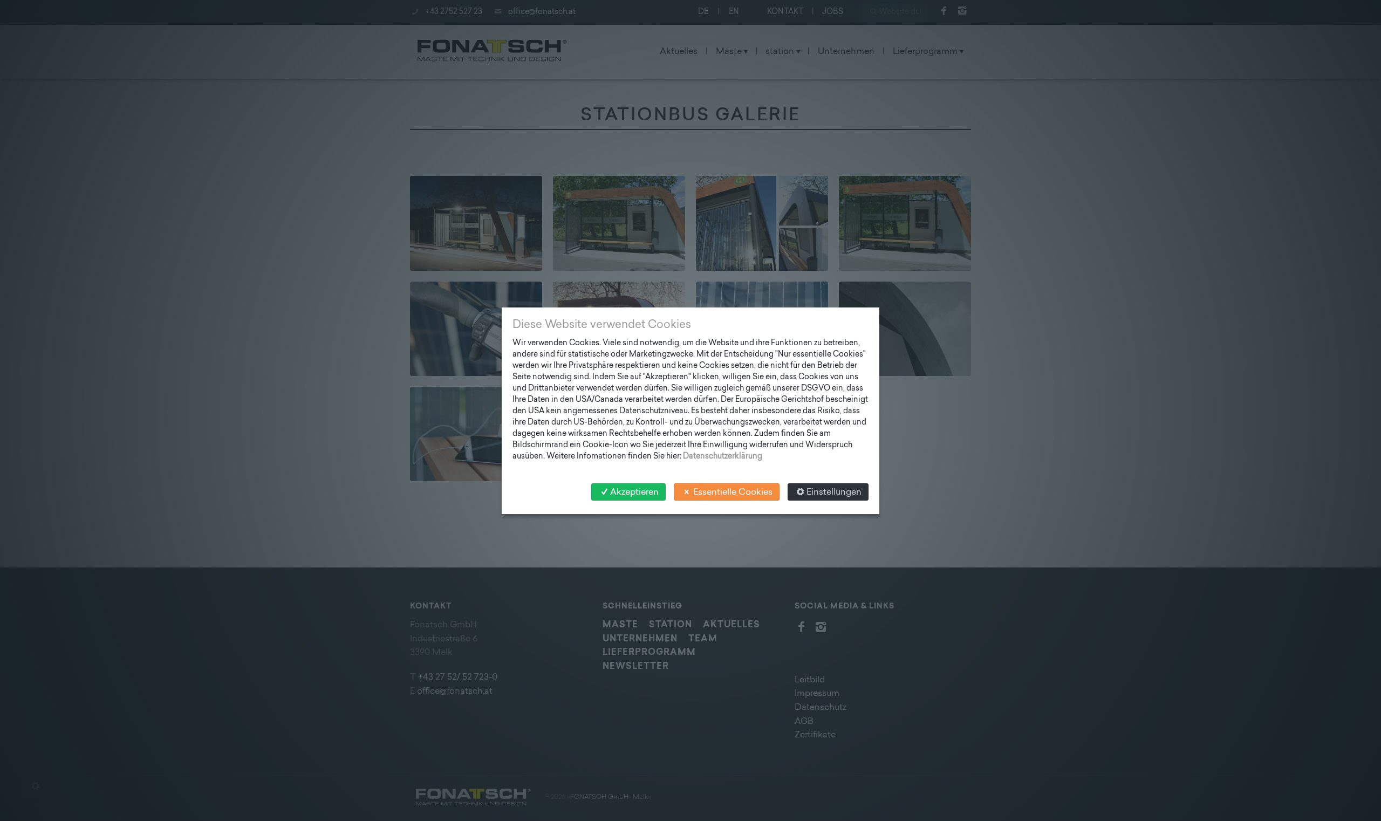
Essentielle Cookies (732, 492)
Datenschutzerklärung (722, 457)
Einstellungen (834, 492)
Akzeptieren (634, 492)
